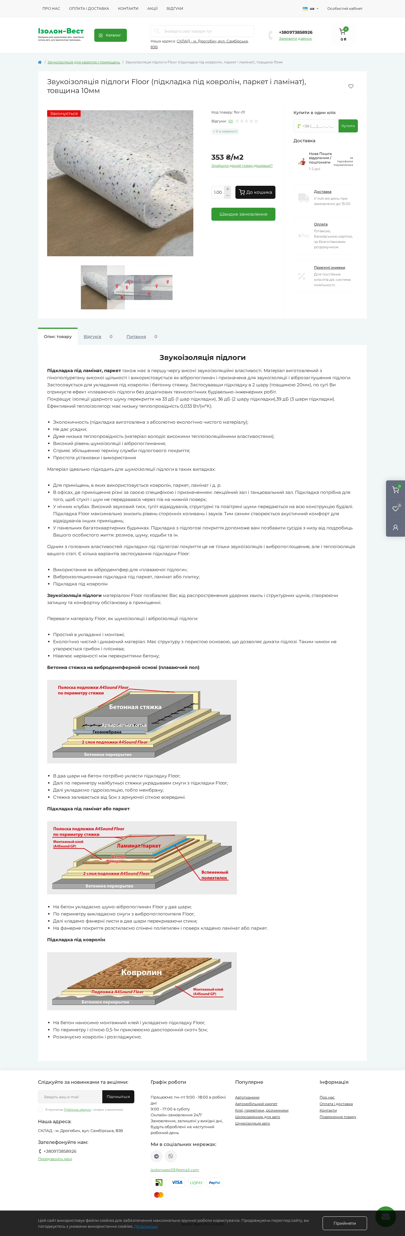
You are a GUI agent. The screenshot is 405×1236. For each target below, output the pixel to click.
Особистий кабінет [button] (345, 8)
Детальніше (146, 1226)
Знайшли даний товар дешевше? (242, 165)
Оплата (321, 224)
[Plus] (227, 189)
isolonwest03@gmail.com (175, 1170)
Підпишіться (118, 1096)
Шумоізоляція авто (252, 1123)
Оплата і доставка (89, 8)
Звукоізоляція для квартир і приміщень (83, 62)
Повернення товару (338, 1117)
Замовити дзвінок (295, 38)
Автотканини (247, 1097)
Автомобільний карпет (256, 1103)
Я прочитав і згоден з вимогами (84, 1110)
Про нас (51, 8)
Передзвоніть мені (55, 1159)
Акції (152, 8)
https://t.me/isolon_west (156, 1156)
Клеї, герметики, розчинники (261, 1110)
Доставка (322, 191)
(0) (230, 121)
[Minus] (227, 196)
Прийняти (345, 1223)
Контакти (128, 8)
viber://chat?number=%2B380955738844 (171, 1156)
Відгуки (175, 8)
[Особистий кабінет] (395, 527)
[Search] (157, 31)
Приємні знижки (329, 267)
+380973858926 (295, 32)
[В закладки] (351, 86)
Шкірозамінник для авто (257, 1117)
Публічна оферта (77, 1110)
